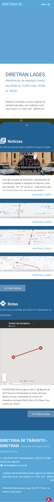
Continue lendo (42, 194)
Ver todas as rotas (41, 414)
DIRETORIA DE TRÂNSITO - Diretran (19, 5)
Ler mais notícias (12, 288)
